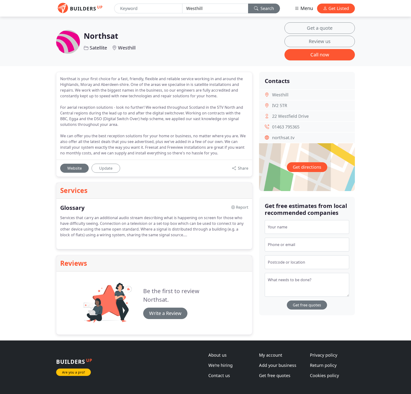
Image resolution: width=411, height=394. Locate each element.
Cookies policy (324, 375)
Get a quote (320, 28)
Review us (320, 41)
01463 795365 (285, 127)
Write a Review (165, 313)
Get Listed (338, 8)
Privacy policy (323, 355)
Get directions (307, 167)
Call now (319, 54)
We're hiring (220, 365)
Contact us (219, 375)
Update (106, 168)
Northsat (101, 36)
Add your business (277, 365)
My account (270, 355)
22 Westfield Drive (290, 116)
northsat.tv (283, 137)
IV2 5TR (279, 105)
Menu (306, 8)
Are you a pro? (73, 372)
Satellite (98, 47)
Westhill (127, 47)
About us (217, 355)
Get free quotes (307, 305)
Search (266, 8)
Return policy (323, 365)
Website (74, 168)
